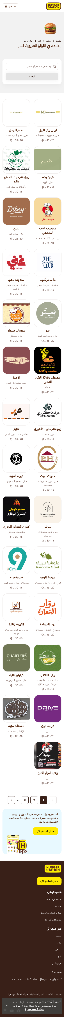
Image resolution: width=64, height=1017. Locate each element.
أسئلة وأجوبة (56, 979)
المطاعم (48, 41)
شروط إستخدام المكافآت (36, 979)
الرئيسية (59, 41)
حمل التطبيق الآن (45, 831)
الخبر (39, 41)
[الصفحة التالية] (11, 800)
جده (59, 943)
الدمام (58, 936)
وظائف (58, 906)
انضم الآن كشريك (53, 919)
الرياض (58, 949)
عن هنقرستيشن (54, 899)
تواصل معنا (16, 979)
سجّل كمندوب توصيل (51, 913)
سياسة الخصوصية (18, 994)
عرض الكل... (56, 963)
